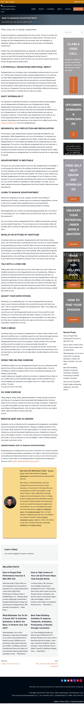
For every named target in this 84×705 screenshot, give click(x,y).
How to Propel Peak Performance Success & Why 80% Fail (14, 604)
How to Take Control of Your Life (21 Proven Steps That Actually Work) (43, 604)
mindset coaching (35, 553)
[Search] (82, 32)
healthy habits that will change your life (25, 489)
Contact (68, 9)
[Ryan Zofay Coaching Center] (8, 9)
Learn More (73, 244)
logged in (17, 582)
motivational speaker (33, 540)
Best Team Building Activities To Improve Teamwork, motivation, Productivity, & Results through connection (41, 649)
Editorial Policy (37, 22)
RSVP (73, 134)
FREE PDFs (73, 199)
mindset (38, 537)
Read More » (47, 633)
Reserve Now (78, 9)
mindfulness (23, 553)
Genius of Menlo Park (9, 151)
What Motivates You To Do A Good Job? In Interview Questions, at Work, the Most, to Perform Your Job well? (15, 649)
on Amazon (73, 285)
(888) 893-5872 (79, 2)
